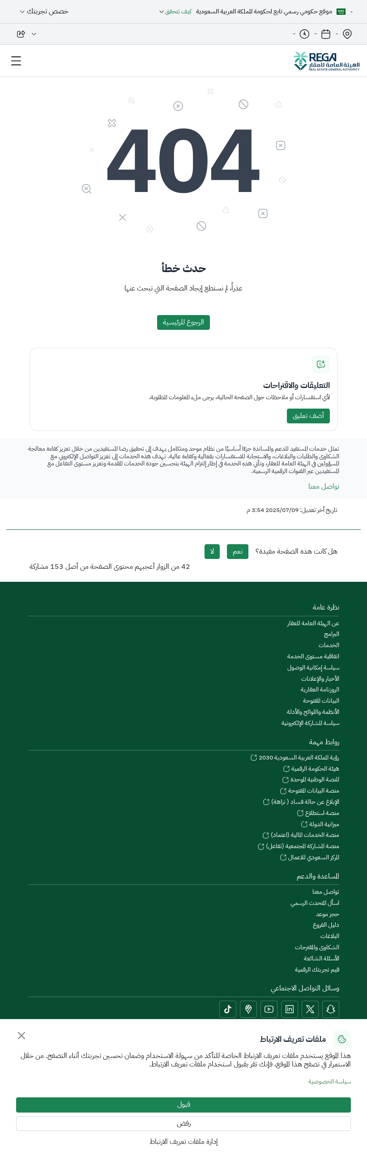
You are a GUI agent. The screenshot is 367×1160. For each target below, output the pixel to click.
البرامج (331, 634)
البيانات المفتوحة (321, 701)
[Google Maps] (248, 1009)
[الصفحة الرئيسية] (326, 61)
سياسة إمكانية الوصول (313, 668)
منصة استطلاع (321, 813)
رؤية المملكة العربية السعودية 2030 (298, 758)
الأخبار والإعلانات (320, 679)
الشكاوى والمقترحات (317, 947)
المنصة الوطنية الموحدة (314, 780)
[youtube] (268, 1009)
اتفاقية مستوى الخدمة (313, 657)
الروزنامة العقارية (320, 690)
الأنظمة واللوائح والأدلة (313, 712)
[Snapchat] (330, 1009)
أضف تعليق (308, 415)
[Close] (21, 1035)
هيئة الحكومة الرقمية (314, 769)
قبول (183, 1104)
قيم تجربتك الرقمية (317, 970)
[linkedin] (289, 1009)
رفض (184, 1123)
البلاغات (329, 936)
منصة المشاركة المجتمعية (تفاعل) (302, 846)
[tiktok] (227, 1009)
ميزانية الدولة (323, 824)
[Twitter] (310, 1009)
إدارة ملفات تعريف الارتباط (183, 1141)
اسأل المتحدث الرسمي (314, 903)
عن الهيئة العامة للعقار (313, 623)
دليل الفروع (326, 925)
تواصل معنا (323, 486)
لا (212, 551)
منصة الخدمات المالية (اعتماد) (304, 835)
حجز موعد (327, 914)
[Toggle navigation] (16, 61)
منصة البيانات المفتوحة (313, 791)
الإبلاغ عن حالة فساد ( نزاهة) (304, 802)
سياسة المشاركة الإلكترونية (310, 723)
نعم (238, 551)
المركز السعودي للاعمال (313, 857)
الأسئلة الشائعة (321, 959)
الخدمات (329, 645)
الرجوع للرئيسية (183, 322)
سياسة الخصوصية (329, 1081)
